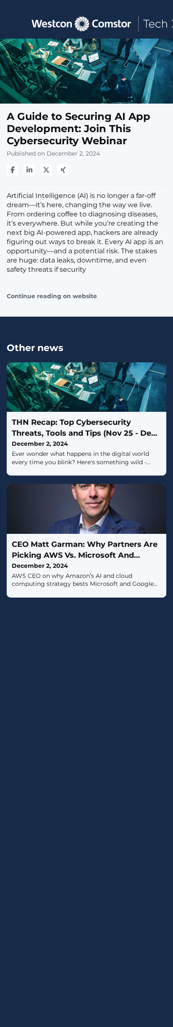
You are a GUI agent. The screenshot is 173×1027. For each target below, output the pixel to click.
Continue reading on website (52, 296)
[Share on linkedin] (29, 170)
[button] (13, 23)
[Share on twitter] (46, 170)
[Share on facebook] (12, 170)
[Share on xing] (63, 170)
